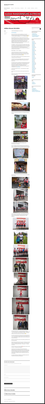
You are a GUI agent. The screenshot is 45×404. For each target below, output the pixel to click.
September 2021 (33, 58)
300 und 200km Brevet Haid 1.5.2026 (35, 35)
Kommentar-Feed (34, 83)
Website (5, 380)
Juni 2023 (33, 51)
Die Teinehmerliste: (13, 32)
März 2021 (33, 61)
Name (5, 374)
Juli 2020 (33, 65)
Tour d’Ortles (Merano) (34, 89)
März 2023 (33, 53)
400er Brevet (18, 66)
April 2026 (33, 42)
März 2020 (33, 67)
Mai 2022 (33, 56)
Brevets (33, 77)
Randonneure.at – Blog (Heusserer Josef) (36, 91)
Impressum (5, 9)
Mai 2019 (33, 70)
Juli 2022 (33, 55)
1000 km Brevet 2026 (34, 33)
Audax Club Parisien (34, 88)
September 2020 (33, 64)
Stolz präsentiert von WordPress (12, 401)
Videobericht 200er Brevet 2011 (35, 90)
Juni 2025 (33, 44)
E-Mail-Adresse (6, 377)
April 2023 (33, 52)
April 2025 (33, 45)
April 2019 (33, 71)
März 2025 (33, 46)
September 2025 (33, 43)
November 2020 (33, 63)
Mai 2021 (33, 60)
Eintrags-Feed (33, 82)
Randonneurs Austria (9, 4)
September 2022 (33, 54)
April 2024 (33, 49)
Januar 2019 (33, 72)
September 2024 (33, 47)
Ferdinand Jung (5, 32)
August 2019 (33, 69)
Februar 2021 (33, 62)
